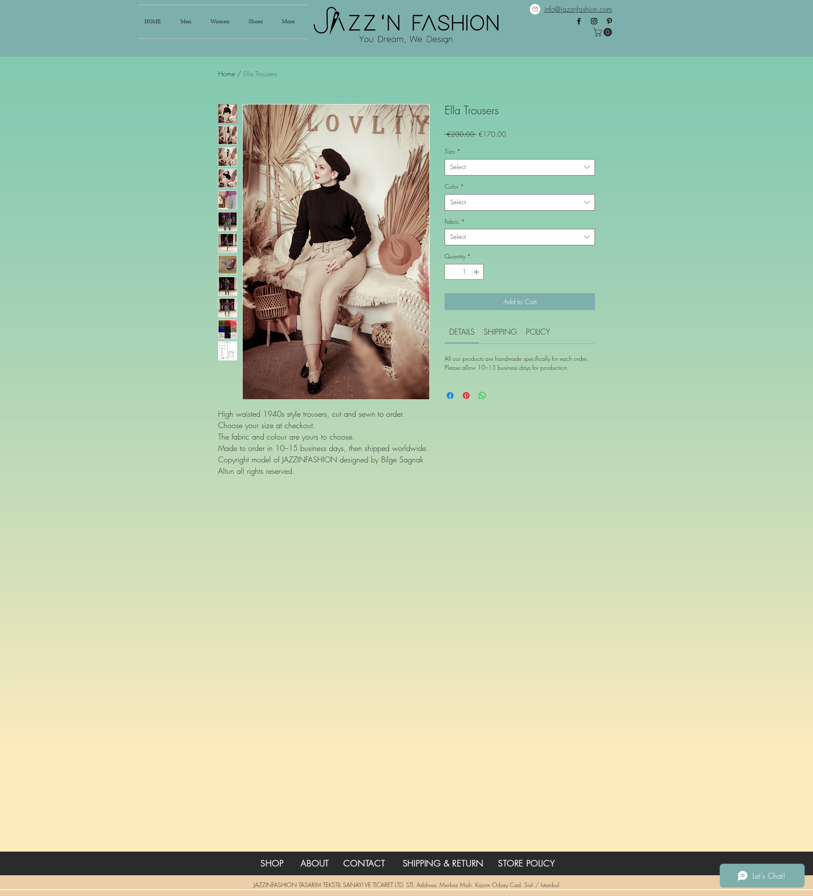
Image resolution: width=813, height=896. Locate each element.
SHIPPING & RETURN (443, 863)
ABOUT (315, 863)
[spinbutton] (464, 271)
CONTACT (364, 863)
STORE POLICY (526, 863)
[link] (462, 332)
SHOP (271, 863)
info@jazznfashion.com (578, 9)
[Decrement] (451, 271)
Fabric (455, 221)
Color (454, 186)
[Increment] (477, 271)
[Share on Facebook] (450, 395)
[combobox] (520, 167)
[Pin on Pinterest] (466, 395)
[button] (603, 32)
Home (226, 73)
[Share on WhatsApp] (482, 395)
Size (453, 151)
